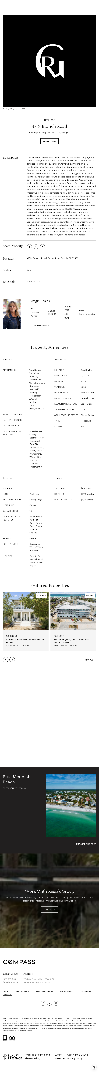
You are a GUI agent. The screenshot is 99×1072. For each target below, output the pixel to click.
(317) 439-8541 (66, 314)
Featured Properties (44, 991)
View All (89, 660)
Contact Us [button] (49, 909)
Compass (54, 1018)
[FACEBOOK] (43, 1003)
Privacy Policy (74, 1058)
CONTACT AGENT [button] (41, 326)
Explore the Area (86, 844)
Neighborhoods (66, 991)
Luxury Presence (59, 1056)
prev (5, 659)
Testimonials (86, 991)
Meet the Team (22, 991)
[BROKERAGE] (56, 1003)
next (12, 659)
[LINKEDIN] (49, 1003)
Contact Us (7, 995)
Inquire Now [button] (49, 141)
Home (5, 991)
